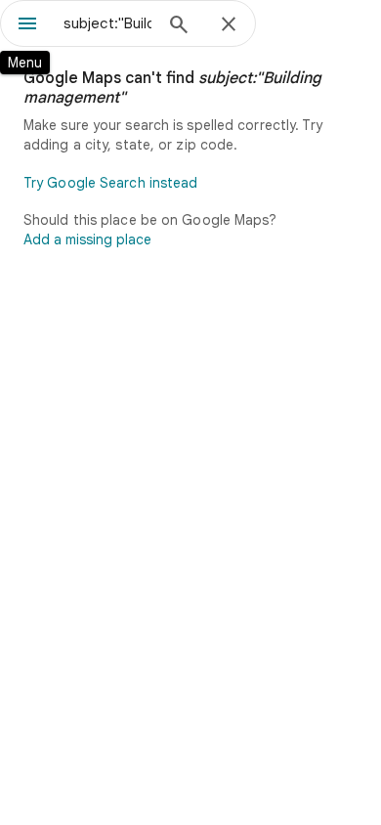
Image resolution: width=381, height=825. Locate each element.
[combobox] (107, 23)
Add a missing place (87, 239)
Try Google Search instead (110, 183)
